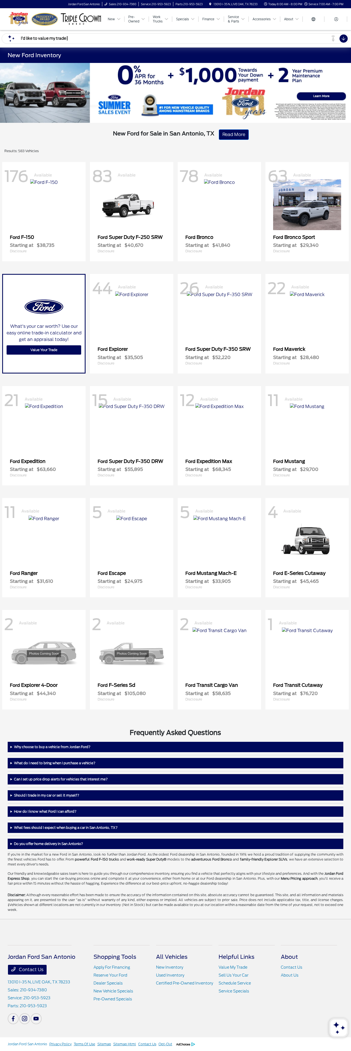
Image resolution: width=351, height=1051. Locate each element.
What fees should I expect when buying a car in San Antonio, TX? (66, 828)
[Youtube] (36, 1018)
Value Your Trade (43, 350)
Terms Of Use (84, 1044)
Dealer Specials (108, 983)
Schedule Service (235, 983)
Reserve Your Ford (110, 975)
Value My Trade (233, 967)
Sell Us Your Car (233, 975)
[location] (210, 4)
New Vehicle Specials (113, 991)
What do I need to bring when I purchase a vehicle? (54, 763)
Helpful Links (236, 957)
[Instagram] (24, 1018)
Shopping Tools (115, 957)
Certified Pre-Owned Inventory (184, 983)
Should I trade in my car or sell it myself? (46, 795)
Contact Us (30, 969)
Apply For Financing (112, 967)
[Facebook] (13, 1018)
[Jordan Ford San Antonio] (55, 18)
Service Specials (234, 991)
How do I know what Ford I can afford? (45, 811)
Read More (233, 134)
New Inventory (169, 967)
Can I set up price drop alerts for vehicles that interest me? (61, 779)
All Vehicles (172, 957)
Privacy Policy (60, 1044)
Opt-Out (165, 1044)
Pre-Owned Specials (113, 999)
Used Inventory (170, 975)
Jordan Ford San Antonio (27, 1044)
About (289, 957)
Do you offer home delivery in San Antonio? (48, 844)
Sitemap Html (124, 1044)
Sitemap (104, 1044)
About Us (289, 975)
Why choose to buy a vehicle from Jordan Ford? (52, 747)
